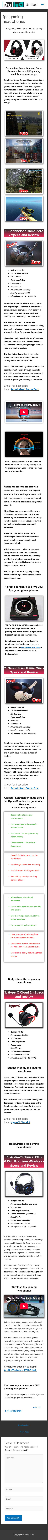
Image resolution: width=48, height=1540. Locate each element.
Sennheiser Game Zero (25, 389)
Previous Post (24, 1425)
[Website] (24, 1509)
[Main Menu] (42, 4)
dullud (32, 4)
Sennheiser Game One (25, 788)
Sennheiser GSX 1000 (30, 647)
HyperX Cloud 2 (20, 1122)
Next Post (24, 1432)
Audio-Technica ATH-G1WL (20, 1370)
